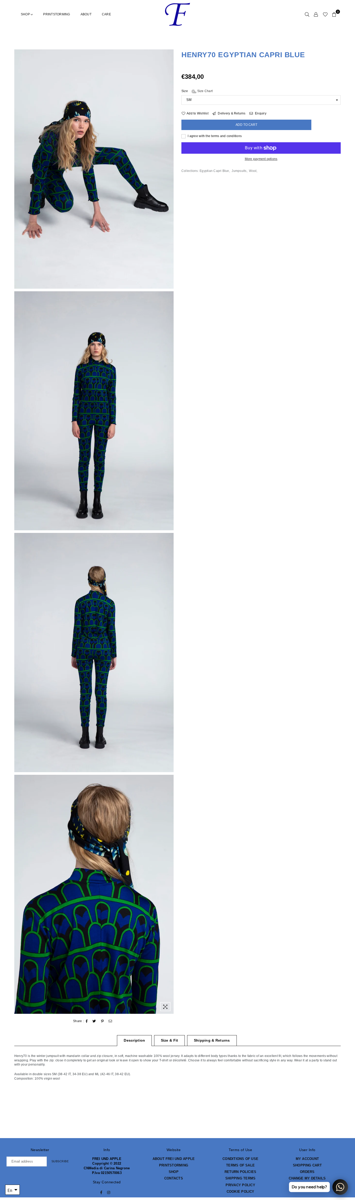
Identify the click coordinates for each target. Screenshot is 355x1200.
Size (197, 91)
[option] (94, 169)
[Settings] (316, 14)
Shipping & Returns (212, 1040)
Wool (253, 171)
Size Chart (204, 91)
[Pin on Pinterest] (102, 1021)
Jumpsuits (239, 171)
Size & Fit (169, 1040)
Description (134, 1040)
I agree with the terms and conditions (214, 136)
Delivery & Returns (231, 113)
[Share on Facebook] (86, 1021)
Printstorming (56, 14)
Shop (26, 14)
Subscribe (60, 1161)
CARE (106, 14)
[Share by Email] (110, 1021)
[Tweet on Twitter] (94, 1021)
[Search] (307, 14)
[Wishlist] (325, 14)
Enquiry (260, 113)
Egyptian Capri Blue (214, 171)
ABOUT (86, 14)
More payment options (261, 159)
